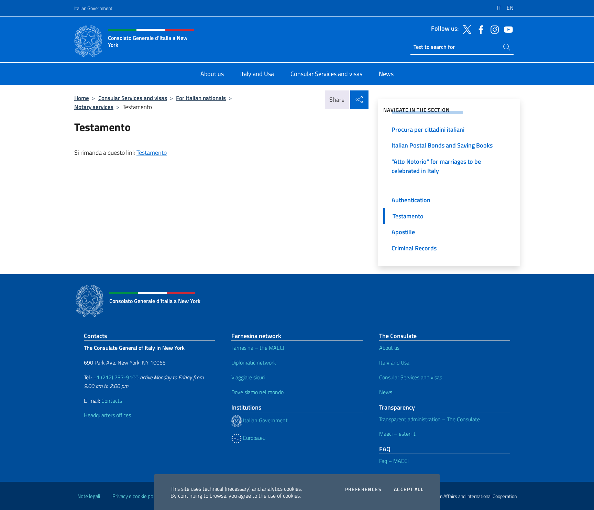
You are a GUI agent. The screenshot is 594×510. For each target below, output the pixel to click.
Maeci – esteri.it (397, 434)
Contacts (111, 401)
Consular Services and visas (132, 98)
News (385, 392)
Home (81, 98)
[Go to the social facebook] (479, 29)
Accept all (409, 489)
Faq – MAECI (394, 461)
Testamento (151, 152)
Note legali (88, 496)
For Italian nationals (201, 98)
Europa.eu (253, 438)
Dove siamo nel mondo (257, 392)
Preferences (363, 489)
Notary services (93, 106)
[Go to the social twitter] (465, 29)
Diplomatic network (253, 362)
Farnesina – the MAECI (257, 348)
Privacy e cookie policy (136, 496)
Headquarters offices (107, 415)
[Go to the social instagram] (493, 29)
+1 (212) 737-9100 (116, 377)
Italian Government (93, 8)
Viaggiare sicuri (248, 377)
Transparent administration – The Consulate (429, 419)
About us (389, 348)
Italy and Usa (394, 362)
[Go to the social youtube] (507, 29)
